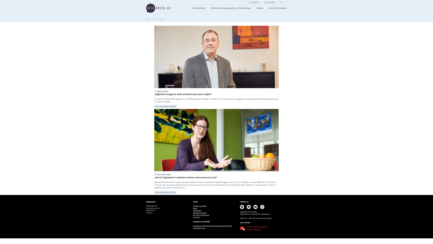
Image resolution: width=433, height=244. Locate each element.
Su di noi (196, 217)
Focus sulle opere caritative (165, 106)
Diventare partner (200, 213)
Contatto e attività (199, 206)
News (195, 208)
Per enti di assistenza (201, 215)
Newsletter (197, 210)
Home (148, 19)
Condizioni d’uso (199, 228)
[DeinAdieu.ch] (158, 8)
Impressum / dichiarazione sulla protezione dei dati (212, 226)
